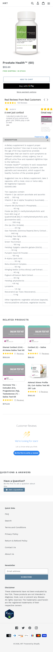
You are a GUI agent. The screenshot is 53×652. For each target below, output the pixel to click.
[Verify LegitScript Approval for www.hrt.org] (9, 618)
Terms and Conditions (15, 527)
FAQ (7, 514)
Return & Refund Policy (16, 541)
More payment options (26, 92)
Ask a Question (15, 490)
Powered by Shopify (32, 644)
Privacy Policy (11, 534)
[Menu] (48, 3)
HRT (5, 3)
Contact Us (10, 547)
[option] (26, 33)
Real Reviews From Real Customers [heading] (23, 100)
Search (8, 521)
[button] (45, 100)
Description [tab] (11, 140)
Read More (32, 127)
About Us (9, 554)
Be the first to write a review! (26, 453)
